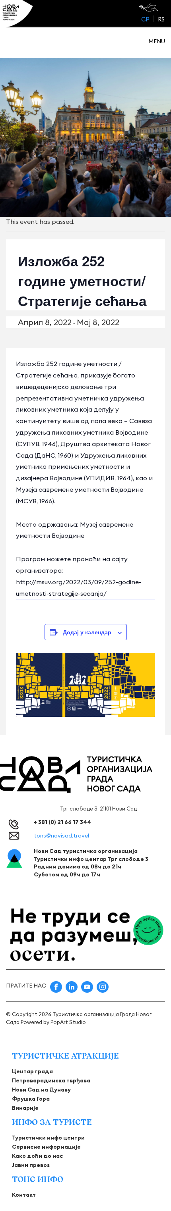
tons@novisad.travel (61, 835)
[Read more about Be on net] (149, 7)
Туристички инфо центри (48, 1137)
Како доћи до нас (37, 1155)
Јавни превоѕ (31, 1165)
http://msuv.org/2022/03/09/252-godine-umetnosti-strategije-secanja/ (78, 587)
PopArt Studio (68, 1022)
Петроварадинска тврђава (51, 1080)
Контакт (24, 1194)
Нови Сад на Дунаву (41, 1089)
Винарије (25, 1107)
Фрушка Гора (31, 1098)
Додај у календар (87, 632)
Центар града (32, 1071)
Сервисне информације (46, 1146)
